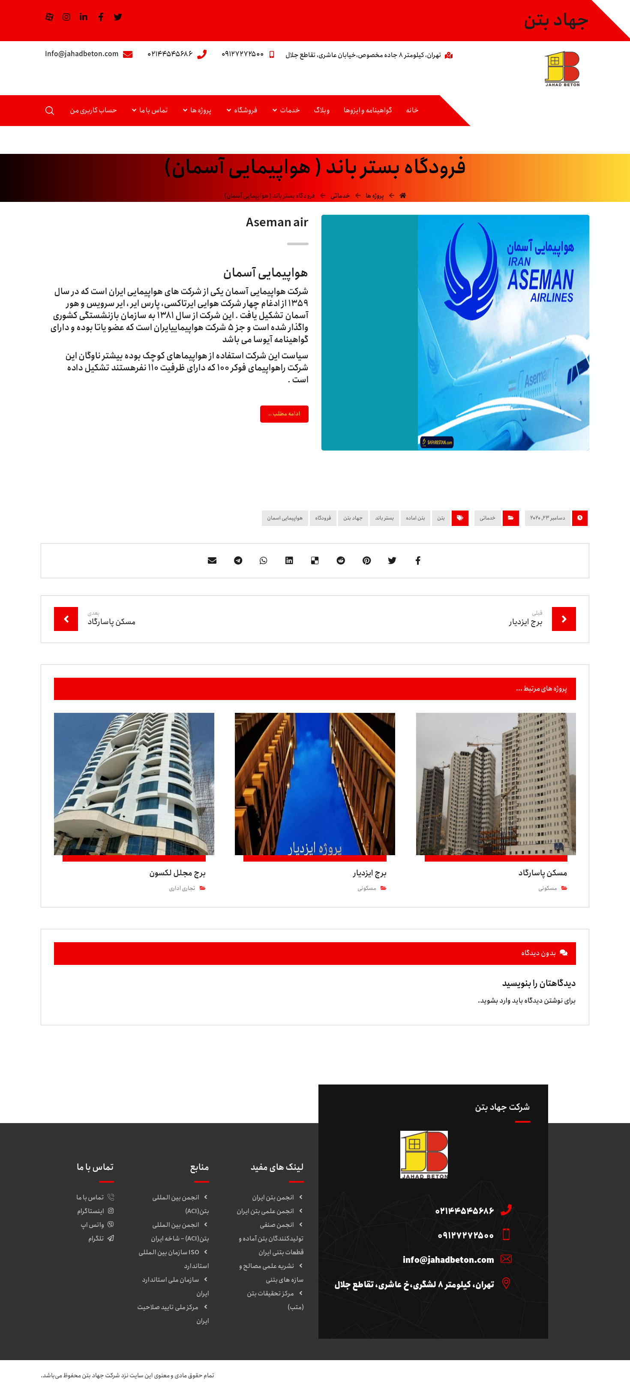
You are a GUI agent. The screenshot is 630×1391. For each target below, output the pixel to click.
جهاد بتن (353, 518)
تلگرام (96, 1239)
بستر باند (384, 518)
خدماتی (488, 518)
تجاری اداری (182, 888)
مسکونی (547, 888)
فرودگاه (323, 518)
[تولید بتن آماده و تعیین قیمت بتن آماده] (561, 68)
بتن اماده (415, 518)
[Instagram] (66, 17)
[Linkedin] (83, 17)
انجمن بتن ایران (273, 1198)
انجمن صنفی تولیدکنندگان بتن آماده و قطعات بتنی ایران (271, 1239)
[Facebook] (100, 17)
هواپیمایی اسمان (285, 518)
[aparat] (49, 17)
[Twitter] (117, 17)
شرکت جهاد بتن (101, 1375)
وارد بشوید (495, 1000)
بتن (441, 518)
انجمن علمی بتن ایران (265, 1211)
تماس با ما (90, 1198)
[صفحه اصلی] (402, 196)
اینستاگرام (90, 1211)
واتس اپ (92, 1225)
